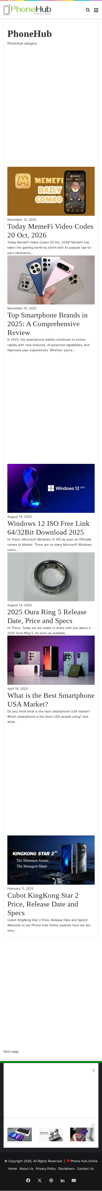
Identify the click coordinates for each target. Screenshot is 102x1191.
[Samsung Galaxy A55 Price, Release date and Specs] (82, 1140)
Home (12, 1168)
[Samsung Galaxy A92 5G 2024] (19, 1140)
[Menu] (96, 11)
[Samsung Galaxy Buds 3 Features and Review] (51, 1140)
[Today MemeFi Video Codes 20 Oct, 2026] (51, 214)
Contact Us (85, 1168)
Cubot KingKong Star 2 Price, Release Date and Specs (43, 904)
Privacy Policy (46, 1168)
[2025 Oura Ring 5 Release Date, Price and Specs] (51, 600)
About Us (26, 1168)
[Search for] (87, 11)
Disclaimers (66, 1168)
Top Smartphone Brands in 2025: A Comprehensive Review (47, 324)
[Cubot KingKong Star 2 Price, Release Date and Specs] (51, 883)
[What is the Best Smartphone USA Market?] (51, 684)
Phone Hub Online (84, 1161)
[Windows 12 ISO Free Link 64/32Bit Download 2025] (51, 512)
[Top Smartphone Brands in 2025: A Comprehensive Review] (51, 303)
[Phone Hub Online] (27, 9)
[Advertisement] (51, 101)
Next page (11, 1051)
